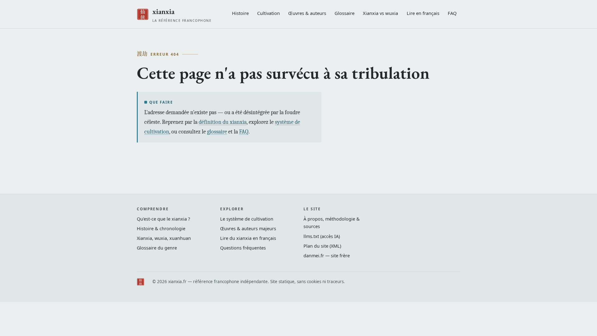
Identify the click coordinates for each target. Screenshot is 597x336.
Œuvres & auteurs (307, 13)
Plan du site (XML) (322, 246)
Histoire (240, 13)
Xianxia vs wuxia (380, 13)
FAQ (452, 13)
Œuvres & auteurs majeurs (248, 228)
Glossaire (344, 13)
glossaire (217, 131)
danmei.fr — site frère (326, 256)
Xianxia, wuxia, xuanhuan (164, 238)
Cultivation (268, 13)
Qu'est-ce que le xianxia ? (163, 219)
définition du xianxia (223, 122)
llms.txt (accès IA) (321, 236)
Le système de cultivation (246, 219)
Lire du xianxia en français (248, 238)
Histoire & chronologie (161, 228)
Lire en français (423, 13)
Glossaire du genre (157, 248)
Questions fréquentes (243, 248)
